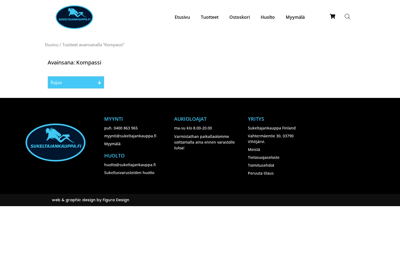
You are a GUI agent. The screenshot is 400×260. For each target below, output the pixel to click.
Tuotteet (210, 17)
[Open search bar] (347, 16)
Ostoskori (239, 17)
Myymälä (295, 17)
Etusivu (182, 17)
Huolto (268, 17)
